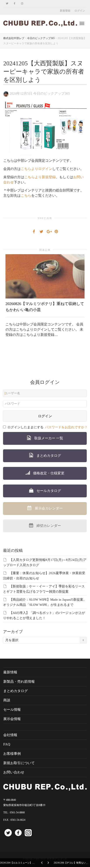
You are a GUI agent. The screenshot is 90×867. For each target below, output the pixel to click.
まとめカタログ (48, 455)
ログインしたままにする (25, 427)
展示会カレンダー (48, 508)
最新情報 (10, 672)
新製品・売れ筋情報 (19, 681)
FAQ (6, 744)
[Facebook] (14, 3)
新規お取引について (19, 763)
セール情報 (12, 709)
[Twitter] (7, 3)
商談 (6, 700)
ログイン (79, 10)
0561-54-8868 (17, 812)
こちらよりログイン (36, 169)
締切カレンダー (48, 525)
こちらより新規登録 (40, 177)
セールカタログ (48, 491)
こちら (26, 195)
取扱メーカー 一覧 (48, 438)
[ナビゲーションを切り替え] (82, 23)
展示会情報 (12, 719)
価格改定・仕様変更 (48, 473)
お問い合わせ (13, 772)
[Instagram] (22, 3)
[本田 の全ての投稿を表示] (6, 93)
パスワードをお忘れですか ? (66, 427)
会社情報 (10, 735)
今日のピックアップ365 (51, 93)
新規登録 (65, 10)
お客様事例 (12, 753)
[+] (45, 276)
